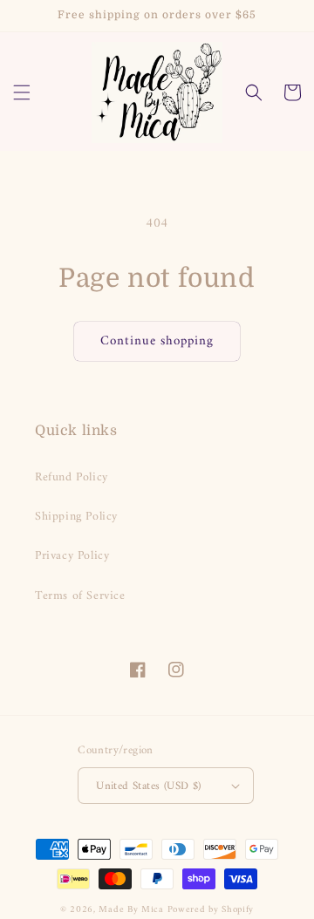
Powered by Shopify (211, 910)
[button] (22, 92)
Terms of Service (80, 596)
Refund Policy (71, 477)
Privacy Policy (72, 556)
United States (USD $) (148, 786)
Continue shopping (157, 341)
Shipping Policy (76, 517)
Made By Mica (131, 910)
